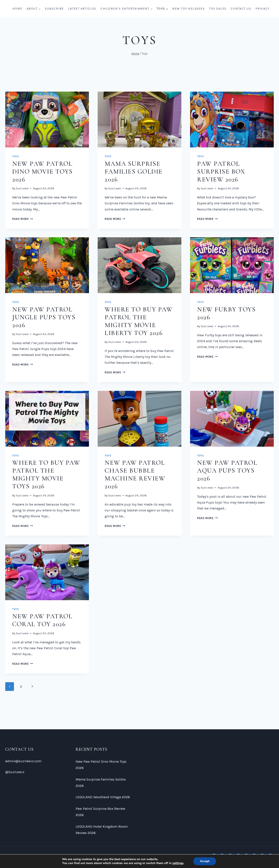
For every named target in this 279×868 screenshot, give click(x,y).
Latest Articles (82, 8)
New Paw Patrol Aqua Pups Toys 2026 (227, 470)
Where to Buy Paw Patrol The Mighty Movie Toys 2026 (46, 474)
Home (17, 8)
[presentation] (47, 119)
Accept (204, 861)
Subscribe (54, 8)
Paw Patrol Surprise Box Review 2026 (221, 171)
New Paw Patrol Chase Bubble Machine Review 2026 (135, 474)
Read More (22, 218)
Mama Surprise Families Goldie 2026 (134, 171)
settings (178, 863)
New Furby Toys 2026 (226, 313)
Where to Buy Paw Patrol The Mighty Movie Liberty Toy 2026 (139, 321)
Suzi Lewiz (22, 188)
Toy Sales (217, 8)
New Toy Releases (188, 8)
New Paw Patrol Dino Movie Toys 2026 (42, 171)
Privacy (262, 8)
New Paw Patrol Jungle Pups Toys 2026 (43, 317)
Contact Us (241, 8)
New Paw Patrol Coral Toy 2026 (42, 620)
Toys (15, 156)
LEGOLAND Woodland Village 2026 (103, 797)
